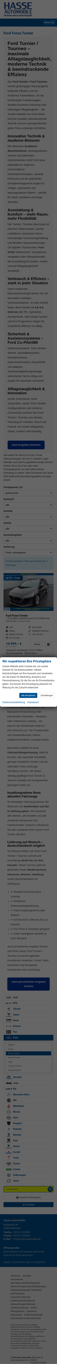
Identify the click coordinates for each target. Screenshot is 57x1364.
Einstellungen (47, 695)
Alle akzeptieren (28, 695)
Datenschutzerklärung (13, 702)
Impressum (33, 702)
